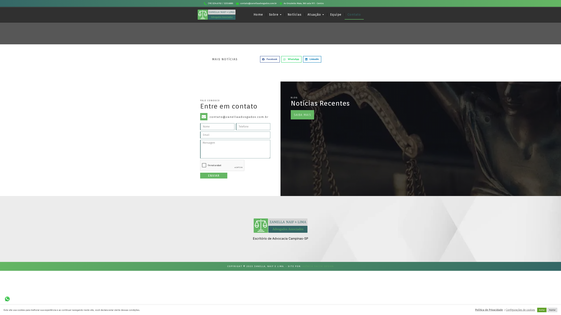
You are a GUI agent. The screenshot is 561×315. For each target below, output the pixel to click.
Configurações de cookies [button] (520, 310)
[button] (270, 59)
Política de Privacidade (489, 310)
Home (258, 14)
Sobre (274, 14)
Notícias (295, 14)
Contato (354, 14)
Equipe (336, 14)
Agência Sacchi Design (318, 266)
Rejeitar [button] (552, 310)
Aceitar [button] (542, 310)
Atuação (314, 14)
